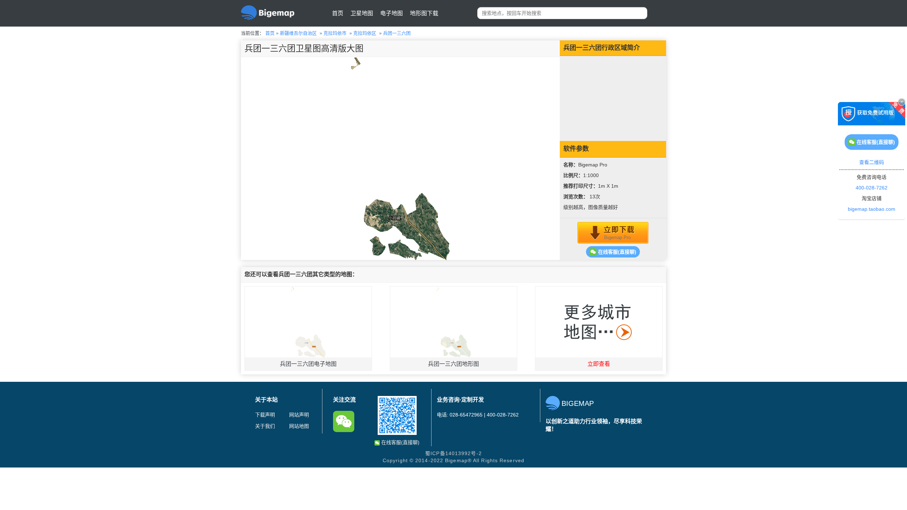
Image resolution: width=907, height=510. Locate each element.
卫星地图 (361, 13)
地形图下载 (424, 13)
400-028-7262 (872, 188)
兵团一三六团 (397, 33)
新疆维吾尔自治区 (298, 33)
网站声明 (299, 415)
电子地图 (391, 13)
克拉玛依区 (364, 33)
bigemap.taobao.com (871, 209)
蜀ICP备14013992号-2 (453, 453)
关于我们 (265, 426)
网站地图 (299, 426)
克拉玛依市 (335, 33)
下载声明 (265, 415)
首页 (337, 13)
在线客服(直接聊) (616, 252)
